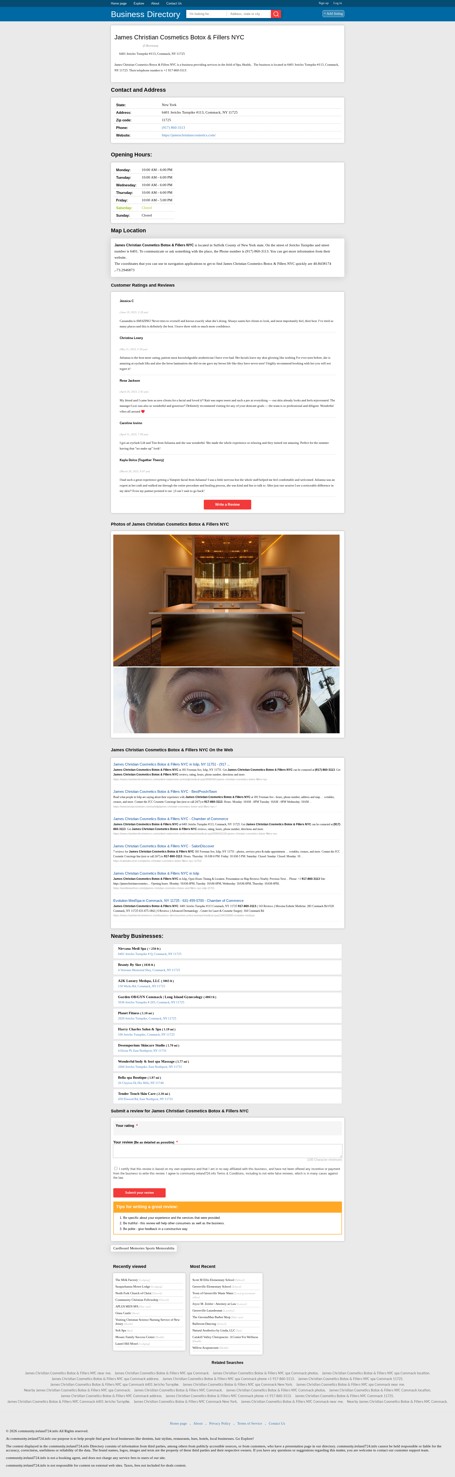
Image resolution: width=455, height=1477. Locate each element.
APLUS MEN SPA (133, 1306)
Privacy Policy (220, 1423)
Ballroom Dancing (209, 1324)
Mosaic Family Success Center (139, 1337)
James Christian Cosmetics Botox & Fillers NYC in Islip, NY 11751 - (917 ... (171, 764)
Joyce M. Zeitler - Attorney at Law (219, 1304)
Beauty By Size (136, 965)
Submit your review (139, 1192)
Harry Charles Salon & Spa (146, 1029)
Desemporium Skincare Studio (148, 1045)
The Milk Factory (132, 1280)
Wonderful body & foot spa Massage (153, 1061)
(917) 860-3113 (173, 127)
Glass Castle (127, 1313)
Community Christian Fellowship (142, 1300)
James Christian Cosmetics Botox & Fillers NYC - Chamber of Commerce (170, 819)
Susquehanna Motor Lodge (138, 1286)
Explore (139, 3)
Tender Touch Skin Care (144, 1094)
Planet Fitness (136, 1013)
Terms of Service (249, 1423)
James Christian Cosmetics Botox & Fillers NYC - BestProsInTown (165, 791)
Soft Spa (124, 1330)
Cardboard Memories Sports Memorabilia (143, 1248)
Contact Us (174, 3)
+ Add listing (333, 13)
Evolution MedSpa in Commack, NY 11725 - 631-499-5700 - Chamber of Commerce (178, 901)
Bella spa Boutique (139, 1077)
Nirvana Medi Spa (139, 948)
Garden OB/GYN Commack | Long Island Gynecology (167, 997)
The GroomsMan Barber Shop (217, 1317)
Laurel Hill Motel (132, 1343)
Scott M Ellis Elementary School (218, 1280)
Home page (119, 3)
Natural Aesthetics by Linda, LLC (217, 1330)
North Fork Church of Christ (138, 1293)
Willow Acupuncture (210, 1347)
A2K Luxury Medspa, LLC (146, 981)
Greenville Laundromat (213, 1310)
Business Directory (145, 14)
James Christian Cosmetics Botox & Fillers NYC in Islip (156, 873)
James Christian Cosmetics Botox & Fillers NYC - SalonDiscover (163, 846)
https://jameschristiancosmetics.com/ (189, 135)
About (155, 3)
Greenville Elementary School (216, 1286)
